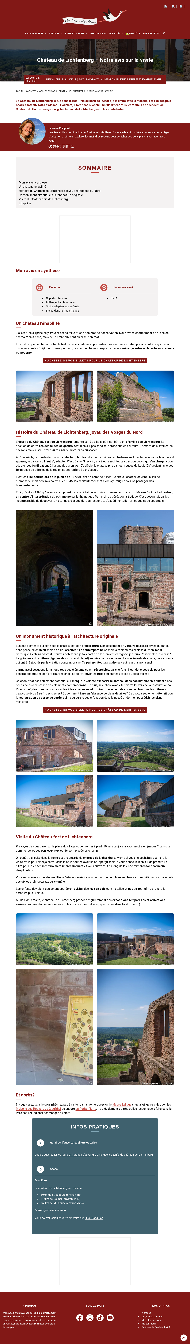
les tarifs (114, 1154)
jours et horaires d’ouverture (79, 1154)
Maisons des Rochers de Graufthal (38, 1108)
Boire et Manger (75, 33)
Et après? (25, 203)
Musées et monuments (114, 79)
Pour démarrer (34, 33)
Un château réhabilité (32, 186)
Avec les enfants (89, 79)
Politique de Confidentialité (156, 1327)
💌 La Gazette (151, 33)
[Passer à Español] (182, 6)
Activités (114, 33)
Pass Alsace (71, 310)
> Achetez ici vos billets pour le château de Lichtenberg (95, 360)
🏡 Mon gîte (133, 33)
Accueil (20, 91)
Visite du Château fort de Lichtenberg (43, 199)
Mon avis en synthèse (33, 182)
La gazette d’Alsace (152, 1316)
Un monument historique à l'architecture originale (51, 195)
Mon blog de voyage (152, 1320)
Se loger (54, 33)
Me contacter (149, 1323)
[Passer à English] (166, 6)
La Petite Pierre (86, 1108)
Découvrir (96, 33)
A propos (146, 1313)
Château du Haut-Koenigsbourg (37, 109)
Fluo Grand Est (94, 1218)
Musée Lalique (121, 1104)
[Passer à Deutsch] (174, 6)
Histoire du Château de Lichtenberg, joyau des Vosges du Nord (59, 191)
